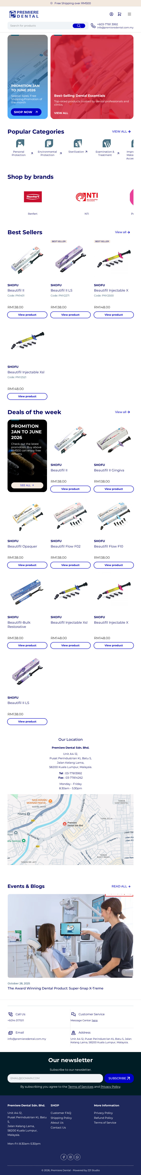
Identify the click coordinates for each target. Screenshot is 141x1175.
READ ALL (119, 886)
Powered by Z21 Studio (86, 1170)
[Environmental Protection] (49, 143)
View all (120, 232)
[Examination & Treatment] (106, 143)
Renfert (32, 213)
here (94, 1020)
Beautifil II (16, 290)
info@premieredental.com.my (27, 1038)
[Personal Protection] (20, 143)
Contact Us (58, 1127)
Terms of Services (80, 1086)
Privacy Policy (110, 1086)
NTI (87, 213)
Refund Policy (103, 1118)
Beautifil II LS (61, 290)
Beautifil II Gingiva (109, 470)
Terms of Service (105, 1122)
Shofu (13, 285)
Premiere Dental (61, 1170)
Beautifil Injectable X (111, 290)
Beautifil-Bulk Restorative (19, 625)
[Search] (79, 26)
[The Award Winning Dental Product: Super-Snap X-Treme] (70, 936)
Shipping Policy (61, 1118)
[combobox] (48, 25)
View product (27, 314)
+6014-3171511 (16, 1020)
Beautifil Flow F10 (108, 546)
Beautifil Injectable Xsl (26, 372)
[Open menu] (129, 14)
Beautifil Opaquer (22, 546)
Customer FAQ (61, 1113)
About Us (57, 1122)
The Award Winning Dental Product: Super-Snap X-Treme (55, 988)
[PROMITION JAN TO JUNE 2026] (87, 196)
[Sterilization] (78, 143)
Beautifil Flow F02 (65, 546)
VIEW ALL (119, 131)
